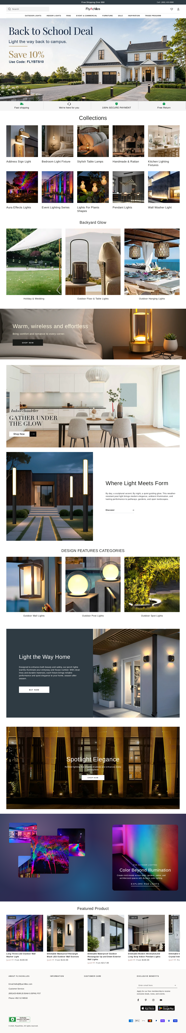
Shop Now (93, 778)
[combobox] (26, 9)
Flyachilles (19, 1026)
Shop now (28, 343)
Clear (45, 9)
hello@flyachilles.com (23, 984)
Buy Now (34, 690)
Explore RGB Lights (145, 884)
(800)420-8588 (15, 993)
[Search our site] (9, 9)
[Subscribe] (175, 985)
